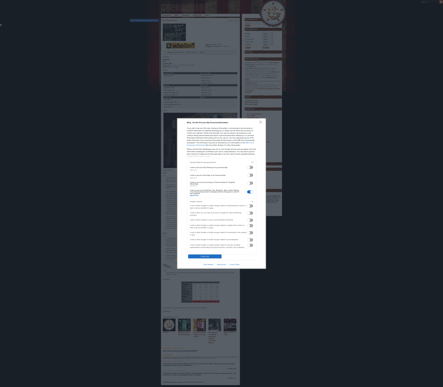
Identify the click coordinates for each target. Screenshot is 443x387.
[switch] (250, 167)
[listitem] (221, 162)
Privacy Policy (235, 264)
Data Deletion (208, 264)
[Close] (261, 123)
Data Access (221, 264)
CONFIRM (205, 256)
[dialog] (221, 193)
